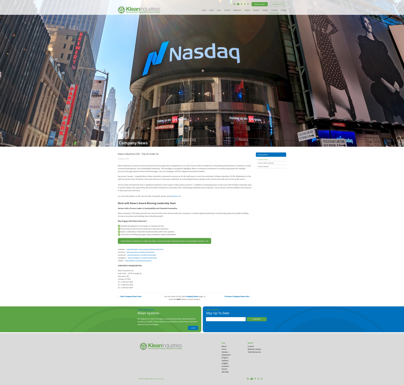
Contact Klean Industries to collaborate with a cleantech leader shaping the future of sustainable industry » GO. (164, 241)
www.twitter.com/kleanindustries (138, 260)
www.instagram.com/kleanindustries (142, 258)
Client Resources (278, 4)
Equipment (226, 355)
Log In (193, 328)
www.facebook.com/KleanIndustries (141, 255)
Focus (224, 349)
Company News (263, 159)
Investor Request (263, 166)
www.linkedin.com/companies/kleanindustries (145, 249)
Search (224, 369)
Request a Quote (259, 4)
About (224, 346)
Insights (225, 363)
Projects (225, 357)
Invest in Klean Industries (266, 163)
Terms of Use (160, 379)
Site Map (225, 372)
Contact (251, 346)
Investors (225, 366)
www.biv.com (175, 196)
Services (225, 352)
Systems (225, 360)
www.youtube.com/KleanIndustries (141, 252)
